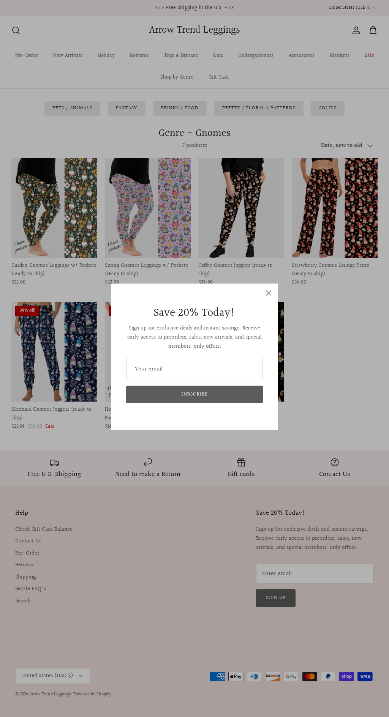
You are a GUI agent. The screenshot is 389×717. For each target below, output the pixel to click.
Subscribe (194, 394)
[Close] (268, 293)
